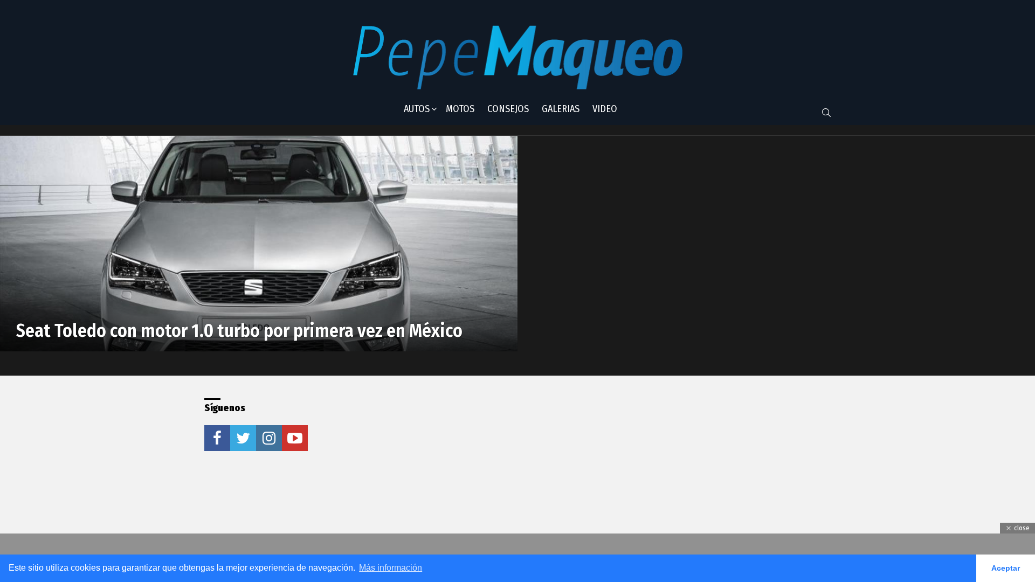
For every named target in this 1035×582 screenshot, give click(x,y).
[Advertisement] (497, 465)
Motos (460, 109)
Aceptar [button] (1005, 568)
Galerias (560, 109)
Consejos (508, 109)
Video (604, 109)
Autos (417, 109)
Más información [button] (390, 567)
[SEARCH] (826, 112)
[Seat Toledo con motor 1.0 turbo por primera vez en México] (259, 243)
